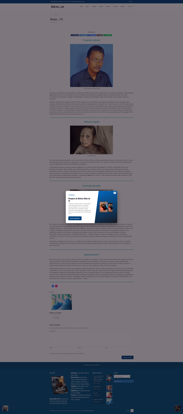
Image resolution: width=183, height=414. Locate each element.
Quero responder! (75, 218)
